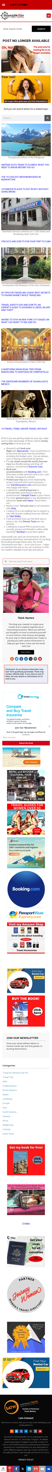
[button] (26, 727)
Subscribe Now (26, 743)
